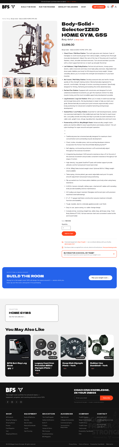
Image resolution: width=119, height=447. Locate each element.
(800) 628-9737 (70, 244)
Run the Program (47, 7)
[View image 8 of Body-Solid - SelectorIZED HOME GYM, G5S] (30, 93)
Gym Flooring (28, 431)
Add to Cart (69, 233)
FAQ (80, 434)
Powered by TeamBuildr (86, 431)
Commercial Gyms (66, 423)
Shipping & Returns (11, 434)
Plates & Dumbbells (30, 425)
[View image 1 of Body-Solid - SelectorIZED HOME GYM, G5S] (7, 82)
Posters (8, 425)
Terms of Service (84, 444)
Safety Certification (48, 420)
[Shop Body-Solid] (67, 40)
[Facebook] (7, 402)
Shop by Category (11, 420)
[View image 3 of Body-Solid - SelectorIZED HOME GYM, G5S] (30, 82)
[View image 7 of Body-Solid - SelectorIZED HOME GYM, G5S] (18, 93)
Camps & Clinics (47, 428)
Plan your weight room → (100, 278)
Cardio (26, 428)
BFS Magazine (46, 436)
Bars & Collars (28, 423)
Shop (83, 7)
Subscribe (106, 398)
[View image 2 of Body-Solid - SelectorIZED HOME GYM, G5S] (18, 82)
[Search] (108, 7)
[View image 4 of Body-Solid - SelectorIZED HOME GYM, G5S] (41, 82)
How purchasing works (110, 247)
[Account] (116, 7)
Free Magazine (10, 428)
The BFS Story (83, 423)
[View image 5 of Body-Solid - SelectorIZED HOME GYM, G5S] (52, 82)
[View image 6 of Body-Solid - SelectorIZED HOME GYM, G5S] (7, 93)
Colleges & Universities (67, 420)
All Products (9, 417)
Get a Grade (99, 7)
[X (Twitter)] (16, 402)
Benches (26, 420)
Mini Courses (46, 431)
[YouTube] (21, 402)
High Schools (65, 417)
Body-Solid (79, 40)
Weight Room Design (85, 420)
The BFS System (83, 417)
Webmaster (109, 444)
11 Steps (44, 425)
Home (4, 19)
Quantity (64, 224)
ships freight (81, 242)
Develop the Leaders (68, 7)
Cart (7, 431)
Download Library (47, 434)
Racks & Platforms (29, 417)
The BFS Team (83, 425)
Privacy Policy (73, 444)
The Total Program (48, 417)
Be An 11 (44, 423)
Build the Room (28, 7)
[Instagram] (12, 402)
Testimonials (82, 428)
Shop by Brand (10, 423)
